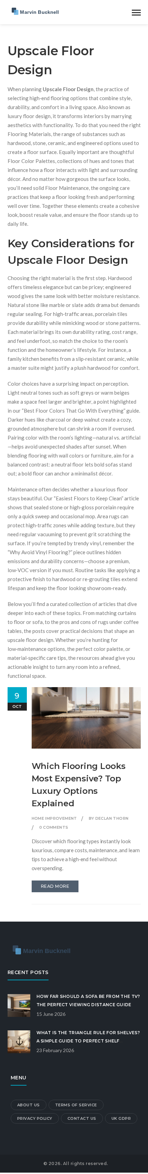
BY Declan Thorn (108, 818)
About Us (28, 1105)
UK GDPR (121, 1118)
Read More (55, 886)
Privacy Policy (34, 1118)
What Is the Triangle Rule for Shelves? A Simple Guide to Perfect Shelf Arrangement (88, 1041)
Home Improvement (54, 818)
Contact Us (81, 1118)
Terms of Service (76, 1105)
